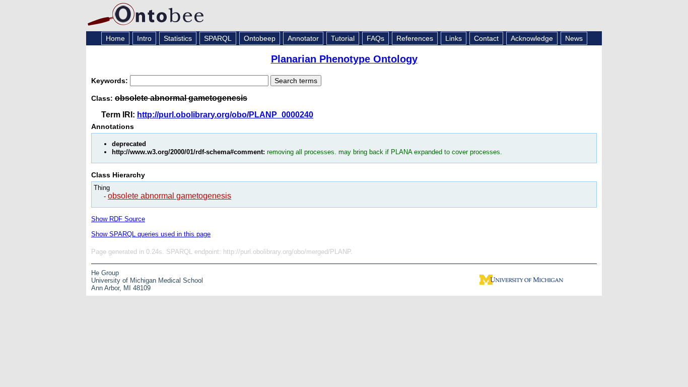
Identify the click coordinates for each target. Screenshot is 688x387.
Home (115, 38)
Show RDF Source (118, 219)
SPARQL (218, 38)
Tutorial (343, 38)
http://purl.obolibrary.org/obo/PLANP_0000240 (225, 114)
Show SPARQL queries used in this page (151, 234)
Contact (486, 38)
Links (453, 38)
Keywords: (110, 81)
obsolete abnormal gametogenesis (169, 195)
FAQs (375, 38)
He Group (105, 273)
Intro (144, 38)
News (574, 38)
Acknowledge (532, 38)
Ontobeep (260, 38)
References (414, 38)
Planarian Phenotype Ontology (344, 58)
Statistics (178, 38)
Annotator (303, 38)
